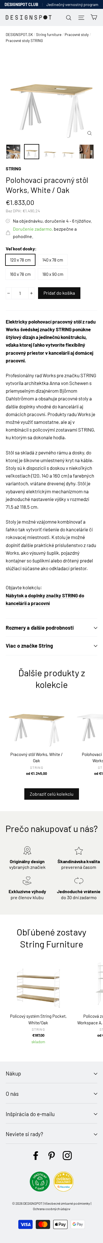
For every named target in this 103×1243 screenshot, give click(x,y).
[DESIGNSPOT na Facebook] (35, 1155)
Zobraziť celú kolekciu (52, 794)
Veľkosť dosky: (21, 248)
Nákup (13, 1073)
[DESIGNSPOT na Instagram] (67, 1155)
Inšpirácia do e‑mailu (30, 1114)
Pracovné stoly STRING (24, 40)
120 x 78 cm (20, 259)
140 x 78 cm (52, 259)
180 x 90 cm (52, 274)
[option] (51, 95)
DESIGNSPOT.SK (19, 34)
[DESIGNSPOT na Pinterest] (51, 1155)
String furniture (49, 34)
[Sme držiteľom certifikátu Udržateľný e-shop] (39, 1189)
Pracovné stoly (77, 34)
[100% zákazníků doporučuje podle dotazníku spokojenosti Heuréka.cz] (63, 1189)
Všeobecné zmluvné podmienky (67, 1203)
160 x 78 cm (20, 274)
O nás (12, 1093)
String (13, 168)
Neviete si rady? (24, 1134)
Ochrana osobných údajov (51, 1209)
